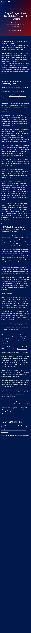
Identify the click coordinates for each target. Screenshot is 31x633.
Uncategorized (15, 8)
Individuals (15, 26)
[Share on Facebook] (18, 30)
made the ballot (23, 238)
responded (17, 181)
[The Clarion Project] (6, 2)
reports (22, 88)
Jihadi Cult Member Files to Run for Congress (15, 426)
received (9, 141)
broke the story (20, 129)
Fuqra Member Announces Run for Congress (15, 435)
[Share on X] (21, 30)
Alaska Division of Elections (17, 96)
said (21, 189)
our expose (23, 108)
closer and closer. (22, 349)
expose (11, 57)
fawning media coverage (15, 65)
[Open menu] (28, 2)
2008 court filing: (24, 352)
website (12, 267)
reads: (10, 293)
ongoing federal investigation (17, 69)
